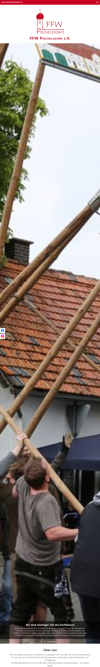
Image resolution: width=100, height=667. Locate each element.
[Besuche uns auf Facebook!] (2, 330)
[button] (44, 641)
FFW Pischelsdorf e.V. (12, 2)
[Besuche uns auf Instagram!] (2, 336)
